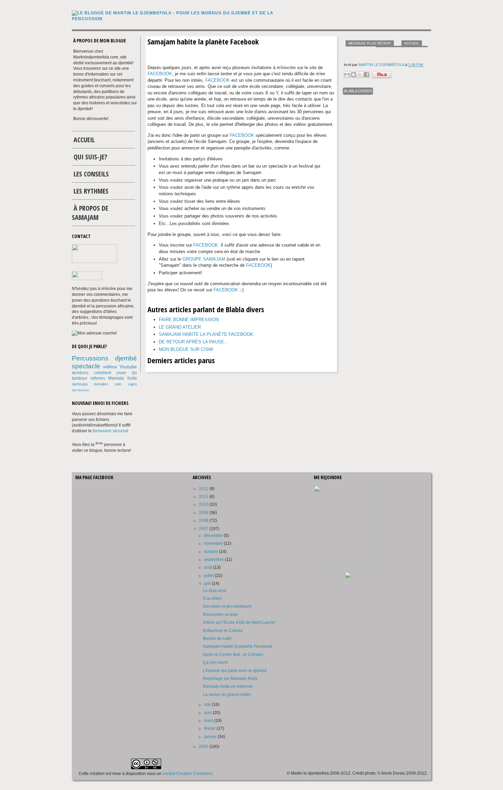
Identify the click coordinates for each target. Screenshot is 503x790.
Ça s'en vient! (215, 662)
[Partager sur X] (360, 74)
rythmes (97, 378)
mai (208, 704)
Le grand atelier (180, 327)
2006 (204, 746)
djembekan (80, 390)
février (210, 728)
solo (118, 384)
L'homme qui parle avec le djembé (235, 670)
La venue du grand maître (227, 694)
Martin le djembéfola (382, 65)
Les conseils (91, 174)
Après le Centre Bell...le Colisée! (233, 654)
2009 (204, 512)
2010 (204, 504)
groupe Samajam (203, 259)
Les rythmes (91, 191)
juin (208, 583)
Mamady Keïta (122, 378)
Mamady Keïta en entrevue (228, 686)
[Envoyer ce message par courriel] (347, 74)
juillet (209, 575)
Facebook (159, 73)
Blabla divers (358, 91)
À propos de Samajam (90, 212)
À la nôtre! (212, 598)
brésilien (101, 384)
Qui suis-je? (90, 156)
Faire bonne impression (189, 319)
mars (209, 720)
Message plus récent (369, 43)
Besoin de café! (217, 638)
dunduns (80, 372)
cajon (132, 384)
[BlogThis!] (353, 74)
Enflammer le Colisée (223, 630)
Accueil (411, 43)
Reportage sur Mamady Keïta (230, 678)
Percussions (90, 358)
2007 (204, 528)
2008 (204, 520)
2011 (204, 496)
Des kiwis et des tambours (227, 606)
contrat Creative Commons (187, 773)
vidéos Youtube (120, 366)
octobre (211, 551)
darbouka (80, 384)
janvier (211, 736)
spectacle (86, 366)
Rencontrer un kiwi (220, 614)
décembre (214, 535)
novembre (214, 543)
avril (208, 712)
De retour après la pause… (194, 341)
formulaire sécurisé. (111, 431)
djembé (126, 358)
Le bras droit (214, 590)
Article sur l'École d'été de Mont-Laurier (239, 622)
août (208, 567)
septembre (214, 559)
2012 (204, 488)
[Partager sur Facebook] (366, 74)
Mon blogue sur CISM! (186, 349)
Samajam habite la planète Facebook (206, 334)
